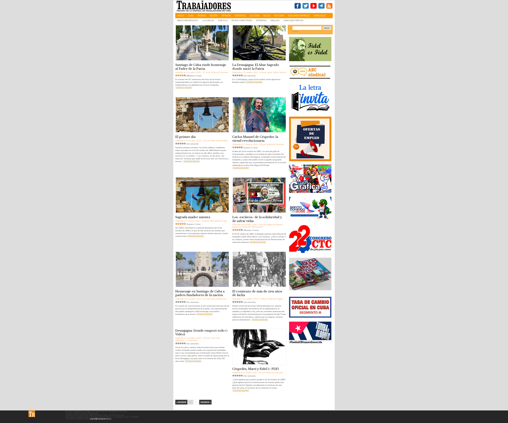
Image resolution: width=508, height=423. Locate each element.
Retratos (261, 20)
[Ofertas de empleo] (310, 139)
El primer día (185, 137)
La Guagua (208, 20)
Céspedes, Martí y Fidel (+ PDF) (255, 369)
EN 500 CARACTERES (242, 20)
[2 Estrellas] (178, 75)
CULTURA (254, 15)
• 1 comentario (191, 340)
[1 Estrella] (176, 75)
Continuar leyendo (183, 88)
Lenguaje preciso (294, 20)
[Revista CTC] (310, 290)
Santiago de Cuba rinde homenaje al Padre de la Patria (200, 67)
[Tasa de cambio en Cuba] (310, 316)
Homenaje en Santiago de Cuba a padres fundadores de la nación (199, 293)
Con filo (223, 20)
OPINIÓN (226, 15)
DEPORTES (240, 15)
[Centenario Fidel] (310, 60)
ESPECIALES (320, 15)
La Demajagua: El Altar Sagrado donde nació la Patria (255, 67)
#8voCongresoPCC (187, 20)
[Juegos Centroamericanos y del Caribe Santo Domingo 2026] (310, 220)
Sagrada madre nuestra (192, 217)
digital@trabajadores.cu (100, 419)
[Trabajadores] (31, 413)
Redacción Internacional (252, 227)
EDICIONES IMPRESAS (299, 15)
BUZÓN (214, 15)
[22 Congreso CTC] (310, 252)
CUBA (191, 15)
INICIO (180, 15)
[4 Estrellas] (183, 75)
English (275, 20)
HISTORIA (279, 15)
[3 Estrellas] (181, 75)
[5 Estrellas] (185, 75)
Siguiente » (205, 402)
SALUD (266, 15)
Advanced (295, 31)
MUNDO (202, 15)
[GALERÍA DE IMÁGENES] (310, 191)
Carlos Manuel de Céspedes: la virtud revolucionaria (255, 138)
